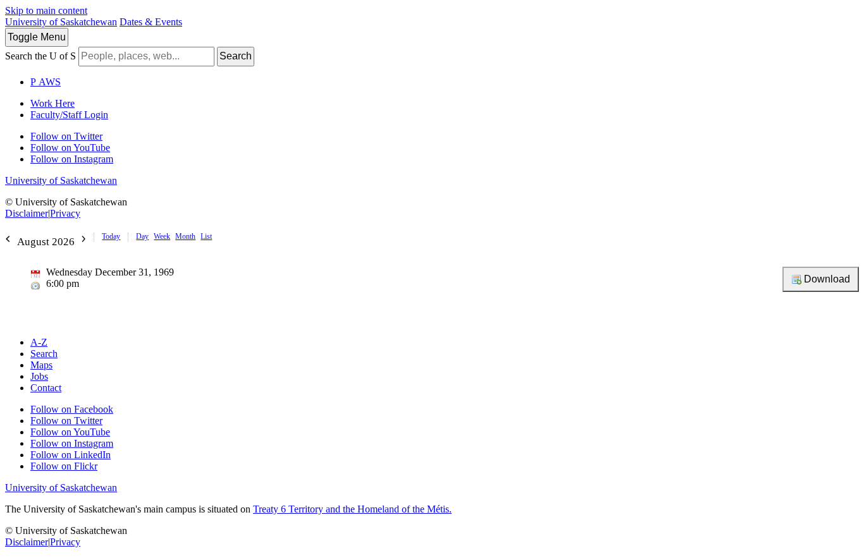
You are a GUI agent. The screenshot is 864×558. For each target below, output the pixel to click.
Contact (45, 387)
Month (185, 236)
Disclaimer (26, 213)
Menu (37, 37)
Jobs (39, 376)
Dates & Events (151, 21)
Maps (41, 365)
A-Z (38, 342)
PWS (45, 81)
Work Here (52, 103)
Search (235, 56)
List (206, 236)
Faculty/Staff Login (69, 114)
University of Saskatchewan (61, 21)
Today (111, 236)
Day (142, 236)
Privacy (65, 213)
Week (162, 236)
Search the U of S (40, 56)
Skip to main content (46, 10)
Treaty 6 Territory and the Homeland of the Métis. (352, 509)
